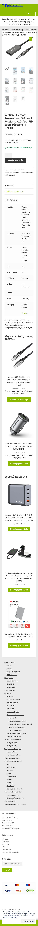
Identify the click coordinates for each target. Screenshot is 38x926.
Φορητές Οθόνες (9, 690)
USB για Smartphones (13, 672)
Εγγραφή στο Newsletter (10, 852)
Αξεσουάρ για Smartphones (15, 715)
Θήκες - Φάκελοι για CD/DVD (13, 792)
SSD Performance (12, 675)
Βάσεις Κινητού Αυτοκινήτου (17, 721)
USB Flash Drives (9, 662)
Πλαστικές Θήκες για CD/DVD (15, 798)
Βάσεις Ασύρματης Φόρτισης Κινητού (20, 724)
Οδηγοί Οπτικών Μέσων (12, 758)
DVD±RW (9, 780)
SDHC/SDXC (10, 684)
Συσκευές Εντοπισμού (13, 699)
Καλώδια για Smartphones (17, 727)
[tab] (19, 185)
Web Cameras (11, 706)
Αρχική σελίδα (10, 30)
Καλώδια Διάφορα (31, 30)
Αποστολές (6, 844)
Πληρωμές (5, 847)
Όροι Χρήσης (6, 849)
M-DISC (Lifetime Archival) (14, 789)
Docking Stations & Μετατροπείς (16, 733)
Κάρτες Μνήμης (9, 678)
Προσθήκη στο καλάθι (15, 160)
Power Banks (13, 718)
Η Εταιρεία (5, 839)
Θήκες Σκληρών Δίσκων (14, 736)
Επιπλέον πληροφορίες (14, 191)
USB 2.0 (9, 665)
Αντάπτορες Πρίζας (13, 712)
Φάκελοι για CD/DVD (13, 795)
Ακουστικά (10, 696)
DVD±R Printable (11, 776)
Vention (12, 175)
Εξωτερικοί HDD (12, 743)
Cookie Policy (13, 917)
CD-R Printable (11, 767)
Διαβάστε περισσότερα (19, 399)
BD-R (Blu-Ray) (11, 786)
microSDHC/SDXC (12, 681)
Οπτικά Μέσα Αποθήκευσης (13, 761)
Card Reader (10, 709)
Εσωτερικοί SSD (11, 752)
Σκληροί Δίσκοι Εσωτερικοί (12, 749)
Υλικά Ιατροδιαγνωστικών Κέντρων (15, 804)
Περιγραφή (9, 185)
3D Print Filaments (9, 801)
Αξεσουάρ (19, 30)
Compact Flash (11, 687)
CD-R (8, 764)
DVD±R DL (10, 783)
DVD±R (9, 773)
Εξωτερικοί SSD (11, 746)
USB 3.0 (9, 669)
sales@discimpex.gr (13, 828)
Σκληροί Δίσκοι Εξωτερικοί (12, 739)
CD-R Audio (10, 770)
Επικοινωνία (6, 842)
